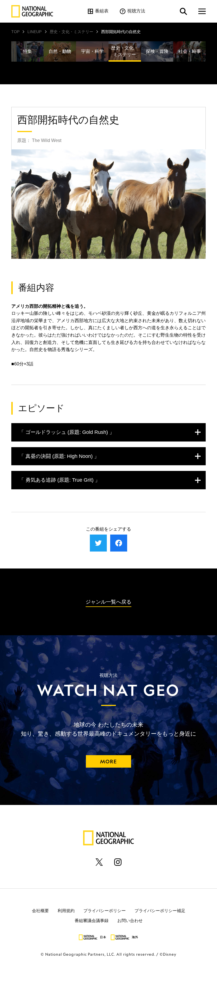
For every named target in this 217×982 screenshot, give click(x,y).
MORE (108, 761)
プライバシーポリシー (104, 910)
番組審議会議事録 (91, 920)
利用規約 (66, 910)
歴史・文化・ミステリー (71, 31)
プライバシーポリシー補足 (159, 910)
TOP (15, 31)
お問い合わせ (130, 920)
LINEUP (34, 31)
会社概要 (40, 910)
